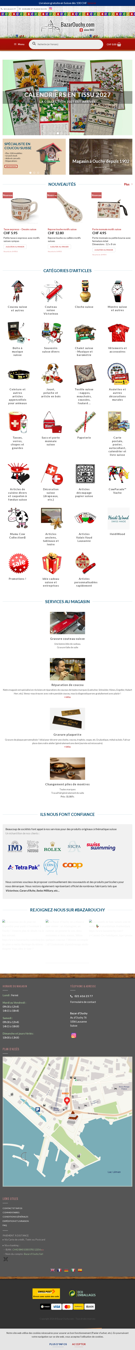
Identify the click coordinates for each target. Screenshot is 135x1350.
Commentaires (11, 1212)
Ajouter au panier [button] (15, 247)
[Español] (81, 1269)
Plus (127, 184)
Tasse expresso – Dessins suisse (20, 229)
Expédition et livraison (16, 1221)
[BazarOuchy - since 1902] (67, 25)
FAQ (5, 1225)
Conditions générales (15, 1216)
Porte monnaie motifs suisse (106, 229)
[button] (19, 44)
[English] (53, 1269)
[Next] (60, 156)
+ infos (67, 697)
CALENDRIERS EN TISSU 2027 (67, 94)
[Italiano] (74, 1269)
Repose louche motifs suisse (62, 229)
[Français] (60, 1269)
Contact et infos (12, 1208)
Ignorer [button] (91, 3)
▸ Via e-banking (11, 1245)
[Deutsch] (67, 1269)
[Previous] (8, 156)
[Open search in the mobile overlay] (66, 44)
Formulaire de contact (83, 1001)
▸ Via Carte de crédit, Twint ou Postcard (24, 1239)
